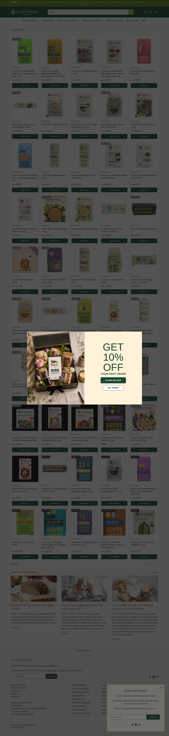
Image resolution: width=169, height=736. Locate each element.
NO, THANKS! (113, 388)
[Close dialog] (30, 335)
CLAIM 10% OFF (113, 380)
